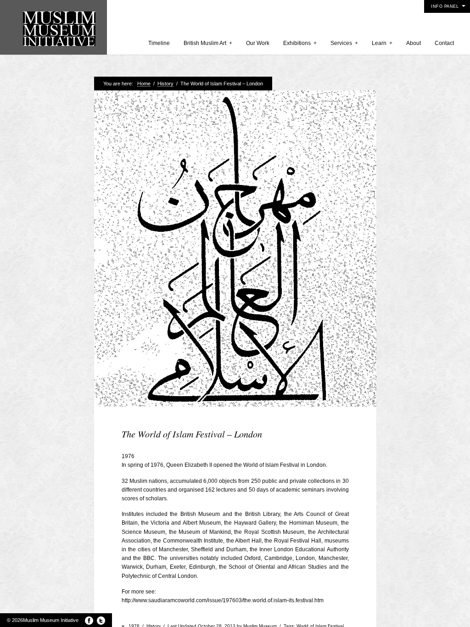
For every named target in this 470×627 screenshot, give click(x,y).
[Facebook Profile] (89, 620)
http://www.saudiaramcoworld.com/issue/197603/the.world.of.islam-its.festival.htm (223, 600)
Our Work (257, 43)
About (413, 43)
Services (344, 43)
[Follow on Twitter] (101, 620)
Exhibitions (300, 43)
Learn (382, 43)
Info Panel (445, 6)
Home (144, 83)
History (165, 83)
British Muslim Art (208, 43)
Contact (444, 43)
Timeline (159, 43)
